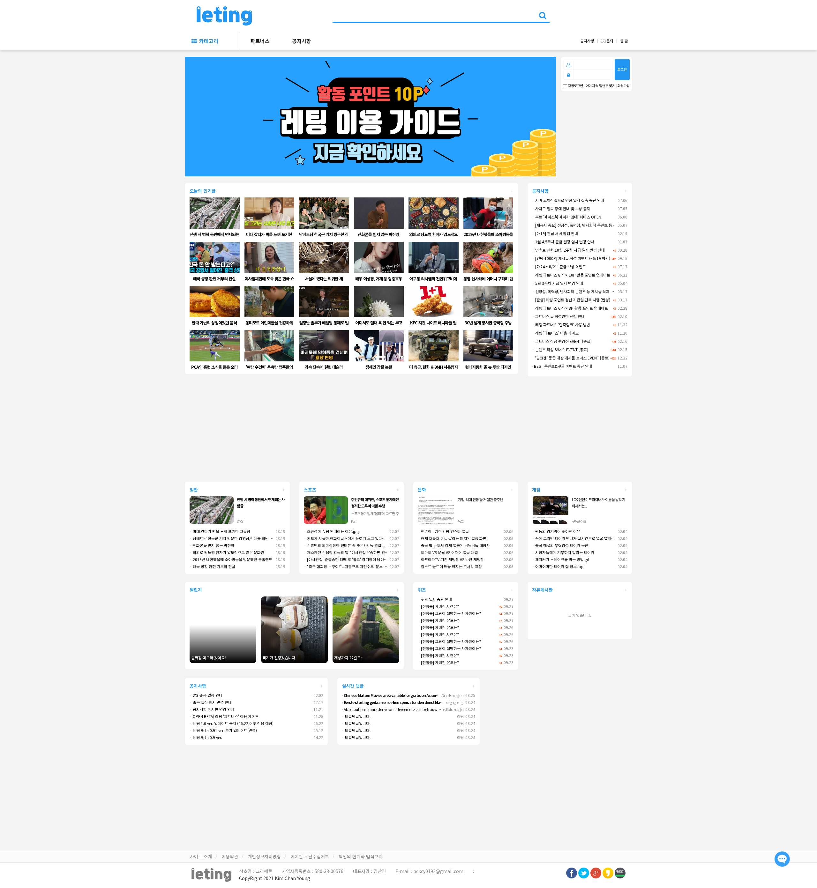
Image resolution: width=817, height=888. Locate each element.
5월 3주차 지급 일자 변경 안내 (557, 283)
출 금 (624, 40)
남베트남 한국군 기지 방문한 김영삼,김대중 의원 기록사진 (237, 538)
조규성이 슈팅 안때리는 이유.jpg (331, 531)
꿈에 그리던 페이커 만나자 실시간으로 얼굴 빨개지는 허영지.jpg (584, 538)
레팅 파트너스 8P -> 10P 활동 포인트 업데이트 (571, 275)
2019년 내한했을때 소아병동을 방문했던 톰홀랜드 (231, 559)
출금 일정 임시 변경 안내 (211, 702)
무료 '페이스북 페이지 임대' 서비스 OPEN (566, 216)
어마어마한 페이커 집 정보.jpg (557, 566)
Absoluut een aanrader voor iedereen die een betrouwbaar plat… (399, 709)
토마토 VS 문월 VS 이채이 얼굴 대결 (448, 552)
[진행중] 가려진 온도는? (438, 620)
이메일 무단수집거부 (309, 856)
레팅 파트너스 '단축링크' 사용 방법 (561, 324)
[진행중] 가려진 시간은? (438, 606)
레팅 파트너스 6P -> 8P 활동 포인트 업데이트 (570, 308)
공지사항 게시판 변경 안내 (212, 709)
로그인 (622, 69)
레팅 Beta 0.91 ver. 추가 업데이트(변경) (223, 730)
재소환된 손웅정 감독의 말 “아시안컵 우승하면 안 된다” (349, 552)
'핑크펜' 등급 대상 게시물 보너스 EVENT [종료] (571, 357)
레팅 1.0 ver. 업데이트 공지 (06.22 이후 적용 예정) (232, 723)
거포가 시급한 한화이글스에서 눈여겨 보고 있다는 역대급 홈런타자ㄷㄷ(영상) (366, 538)
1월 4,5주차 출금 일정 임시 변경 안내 (563, 241)
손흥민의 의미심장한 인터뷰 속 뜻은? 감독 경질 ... (344, 545)
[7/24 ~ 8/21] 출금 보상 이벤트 (559, 266)
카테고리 (207, 41)
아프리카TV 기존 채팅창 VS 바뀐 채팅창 (451, 559)
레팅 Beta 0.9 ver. (206, 737)
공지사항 (301, 41)
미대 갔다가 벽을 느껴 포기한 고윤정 (220, 531)
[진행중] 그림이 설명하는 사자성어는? (449, 613)
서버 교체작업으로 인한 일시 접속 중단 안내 (568, 200)
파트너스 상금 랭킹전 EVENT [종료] (562, 341)
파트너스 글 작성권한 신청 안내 (558, 316)
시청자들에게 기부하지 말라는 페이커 (563, 552)
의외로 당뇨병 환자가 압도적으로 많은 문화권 (227, 552)
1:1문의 (607, 40)
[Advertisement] (408, 429)
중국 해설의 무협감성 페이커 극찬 (560, 545)
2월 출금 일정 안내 (206, 695)
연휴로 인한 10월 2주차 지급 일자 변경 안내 (568, 250)
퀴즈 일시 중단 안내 (435, 599)
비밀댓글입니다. (356, 716)
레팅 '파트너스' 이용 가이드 (555, 333)
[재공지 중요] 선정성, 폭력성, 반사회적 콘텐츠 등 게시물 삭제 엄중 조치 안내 (594, 225)
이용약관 (229, 856)
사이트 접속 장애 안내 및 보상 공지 (561, 208)
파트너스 (260, 41)
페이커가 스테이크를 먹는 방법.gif (560, 559)
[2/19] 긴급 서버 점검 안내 (555, 233)
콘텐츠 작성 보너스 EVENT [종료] (560, 349)
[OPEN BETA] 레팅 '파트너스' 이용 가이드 (224, 716)
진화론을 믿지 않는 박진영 (212, 545)
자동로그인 (575, 86)
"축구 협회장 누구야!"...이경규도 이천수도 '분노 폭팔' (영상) (353, 566)
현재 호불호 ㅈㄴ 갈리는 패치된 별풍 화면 (452, 538)
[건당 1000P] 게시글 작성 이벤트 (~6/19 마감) (571, 258)
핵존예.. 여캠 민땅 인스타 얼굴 (443, 531)
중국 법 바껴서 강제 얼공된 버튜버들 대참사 (454, 545)
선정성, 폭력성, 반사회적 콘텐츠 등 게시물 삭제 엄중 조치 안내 (582, 291)
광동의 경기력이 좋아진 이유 (556, 531)
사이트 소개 (201, 856)
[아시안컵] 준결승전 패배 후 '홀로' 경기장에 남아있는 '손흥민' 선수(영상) (363, 559)
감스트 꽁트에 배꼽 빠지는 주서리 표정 (450, 566)
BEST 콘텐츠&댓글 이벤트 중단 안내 (562, 366)
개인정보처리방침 (264, 856)
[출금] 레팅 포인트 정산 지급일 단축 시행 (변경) (571, 299)
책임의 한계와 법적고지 (361, 856)
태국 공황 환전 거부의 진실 (212, 566)
